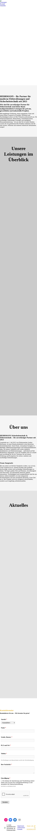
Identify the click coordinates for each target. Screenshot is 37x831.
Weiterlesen (8, 556)
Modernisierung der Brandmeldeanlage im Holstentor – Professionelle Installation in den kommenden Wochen (18, 588)
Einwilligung (5, 778)
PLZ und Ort (6, 745)
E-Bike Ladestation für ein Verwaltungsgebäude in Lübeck (17, 678)
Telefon (4, 753)
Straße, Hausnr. (6, 737)
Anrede (4, 719)
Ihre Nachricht (6, 764)
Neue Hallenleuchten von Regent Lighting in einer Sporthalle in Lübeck (17, 634)
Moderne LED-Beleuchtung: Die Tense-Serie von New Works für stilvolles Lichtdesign (17, 542)
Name (3, 728)
